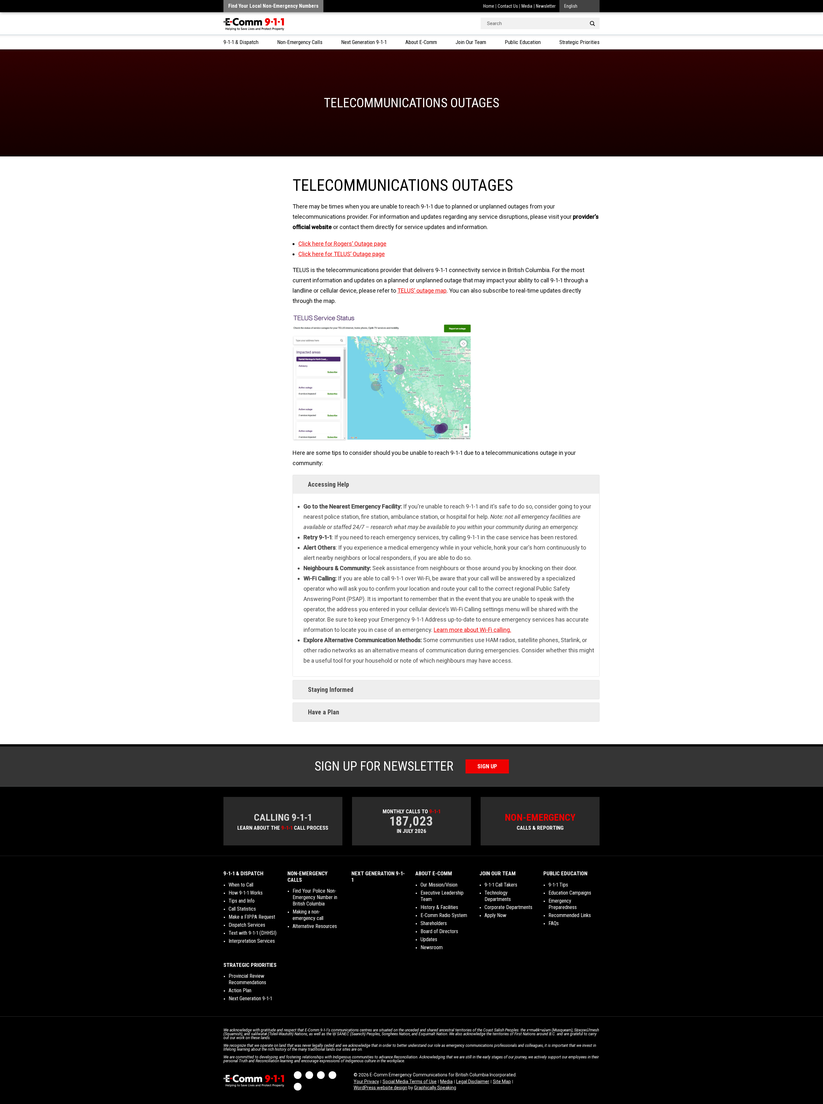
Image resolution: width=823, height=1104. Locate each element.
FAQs (553, 923)
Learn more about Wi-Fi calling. (472, 629)
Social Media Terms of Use (410, 1081)
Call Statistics (242, 909)
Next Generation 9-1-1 (364, 42)
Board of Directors (439, 931)
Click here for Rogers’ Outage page (342, 243)
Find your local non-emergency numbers (273, 6)
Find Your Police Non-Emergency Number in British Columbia (315, 897)
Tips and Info (242, 901)
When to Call (241, 885)
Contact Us (508, 6)
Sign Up (487, 766)
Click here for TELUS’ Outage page (341, 254)
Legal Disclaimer (472, 1081)
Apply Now (495, 915)
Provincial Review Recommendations (247, 979)
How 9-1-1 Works (246, 893)
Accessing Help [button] (328, 484)
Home (488, 6)
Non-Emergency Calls (299, 42)
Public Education (523, 42)
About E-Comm (421, 42)
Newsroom (432, 947)
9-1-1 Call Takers (500, 885)
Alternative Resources (315, 926)
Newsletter (546, 6)
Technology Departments (497, 896)
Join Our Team (471, 42)
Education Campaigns (569, 893)
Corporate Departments (508, 907)
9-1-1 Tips (558, 885)
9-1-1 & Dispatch (240, 42)
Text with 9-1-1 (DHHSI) (252, 933)
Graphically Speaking (435, 1087)
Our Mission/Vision (439, 885)
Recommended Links (569, 915)
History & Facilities (439, 907)
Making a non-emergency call (308, 915)
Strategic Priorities (579, 42)
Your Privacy (366, 1081)
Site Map (502, 1081)
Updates (429, 939)
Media (526, 6)
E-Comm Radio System (444, 915)
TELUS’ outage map (422, 290)
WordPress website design (380, 1087)
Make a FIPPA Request (252, 917)
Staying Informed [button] (330, 689)
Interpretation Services (252, 941)
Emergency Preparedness (562, 904)
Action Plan (240, 990)
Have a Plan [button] (323, 712)
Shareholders (434, 923)
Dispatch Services (247, 925)
